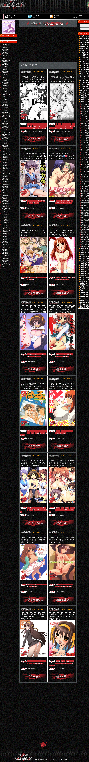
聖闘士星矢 (84, 236)
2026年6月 (4, 47)
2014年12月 (4, 265)
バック (66, 126)
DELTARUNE (84, 40)
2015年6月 (4, 255)
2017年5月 (4, 219)
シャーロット (84, 125)
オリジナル (83, 57)
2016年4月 (4, 239)
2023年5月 (4, 105)
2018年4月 (4, 202)
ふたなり (68, 200)
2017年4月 (4, 220)
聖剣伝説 (83, 231)
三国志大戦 (84, 186)
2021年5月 (4, 143)
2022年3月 (4, 128)
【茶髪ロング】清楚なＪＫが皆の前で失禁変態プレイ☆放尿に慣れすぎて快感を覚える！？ (33, 540)
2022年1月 (4, 131)
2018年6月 (4, 198)
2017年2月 (4, 224)
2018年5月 (4, 200)
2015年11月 (4, 247)
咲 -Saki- (83, 203)
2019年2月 (4, 186)
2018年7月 (4, 197)
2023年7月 (4, 102)
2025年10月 (4, 60)
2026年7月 (4, 46)
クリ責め (35, 126)
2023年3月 (4, 109)
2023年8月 (4, 101)
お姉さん (30, 277)
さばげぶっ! (84, 115)
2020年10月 (4, 154)
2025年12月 (4, 57)
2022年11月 (4, 115)
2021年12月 (4, 132)
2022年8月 (4, 120)
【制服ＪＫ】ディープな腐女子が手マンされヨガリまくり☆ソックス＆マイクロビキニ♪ (61, 540)
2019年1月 (4, 187)
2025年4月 (4, 69)
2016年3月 (4, 241)
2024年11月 (4, 77)
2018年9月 (4, 194)
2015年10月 (4, 249)
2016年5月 (4, 238)
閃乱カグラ (84, 241)
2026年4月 (4, 50)
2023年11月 (4, 96)
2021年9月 (4, 137)
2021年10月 (4, 135)
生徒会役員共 (84, 220)
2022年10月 (4, 116)
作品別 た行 (83, 256)
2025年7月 (4, 65)
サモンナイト (84, 120)
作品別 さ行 (30, 131)
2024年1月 (4, 93)
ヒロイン (30, 200)
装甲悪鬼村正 (84, 237)
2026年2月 (4, 54)
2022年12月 (4, 113)
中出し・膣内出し (54, 128)
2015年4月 (4, 258)
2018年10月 (4, 192)
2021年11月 (4, 134)
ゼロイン (83, 169)
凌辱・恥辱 (34, 354)
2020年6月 (4, 161)
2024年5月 (4, 87)
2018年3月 (4, 203)
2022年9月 (4, 118)
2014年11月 (4, 266)
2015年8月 (4, 252)
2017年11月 (4, 209)
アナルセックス (37, 124)
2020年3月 (4, 165)
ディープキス (27, 128)
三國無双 (83, 188)
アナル (31, 124)
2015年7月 (4, 253)
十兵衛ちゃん (84, 198)
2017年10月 (4, 211)
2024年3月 (4, 90)
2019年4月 (4, 183)
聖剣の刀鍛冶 (84, 229)
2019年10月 (4, 173)
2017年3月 (4, 222)
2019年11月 (4, 172)
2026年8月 (4, 44)
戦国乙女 (83, 209)
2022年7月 (4, 121)
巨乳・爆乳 (59, 202)
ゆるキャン (83, 86)
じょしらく (84, 133)
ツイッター (36, 16)
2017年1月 (4, 225)
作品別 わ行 (83, 279)
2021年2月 (4, 148)
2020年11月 (4, 153)
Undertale (83, 44)
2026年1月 (4, 55)
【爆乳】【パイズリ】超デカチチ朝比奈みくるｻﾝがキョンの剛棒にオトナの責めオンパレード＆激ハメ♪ (61, 386)
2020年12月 (4, 151)
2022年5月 (4, 124)
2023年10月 (4, 98)
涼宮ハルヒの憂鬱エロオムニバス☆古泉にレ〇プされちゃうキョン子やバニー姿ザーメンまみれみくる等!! (33, 386)
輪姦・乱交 (68, 202)
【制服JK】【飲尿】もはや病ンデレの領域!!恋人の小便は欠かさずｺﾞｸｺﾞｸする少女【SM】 (62, 616)
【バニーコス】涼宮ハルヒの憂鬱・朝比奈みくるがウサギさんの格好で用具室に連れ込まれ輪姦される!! (61, 232)
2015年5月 (4, 257)
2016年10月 (4, 230)
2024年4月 (4, 88)
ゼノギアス (84, 161)
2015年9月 (4, 250)
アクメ (59, 124)
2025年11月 (4, 58)
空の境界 (83, 224)
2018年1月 (4, 206)
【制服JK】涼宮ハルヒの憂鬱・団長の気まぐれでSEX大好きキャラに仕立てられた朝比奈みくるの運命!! (61, 309)
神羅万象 (83, 222)
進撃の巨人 (84, 239)
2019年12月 (4, 170)
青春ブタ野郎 (84, 244)
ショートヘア (41, 126)
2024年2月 (4, 91)
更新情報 (56, 16)
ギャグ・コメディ (32, 431)
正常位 (69, 128)
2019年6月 (4, 179)
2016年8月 (4, 233)
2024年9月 (4, 80)
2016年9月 (4, 231)
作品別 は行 (83, 265)
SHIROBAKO (84, 104)
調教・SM (52, 665)
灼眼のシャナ (84, 300)
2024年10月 (4, 79)
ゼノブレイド (84, 164)
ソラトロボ (84, 181)
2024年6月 (4, 85)
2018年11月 (4, 191)
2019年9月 (4, 175)
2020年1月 (4, 168)
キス (31, 126)
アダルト (83, 51)
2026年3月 (4, 52)
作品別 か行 (83, 99)
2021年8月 (4, 139)
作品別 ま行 (83, 269)
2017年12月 (4, 208)
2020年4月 (4, 164)
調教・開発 (83, 307)
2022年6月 (4, 123)
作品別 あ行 (83, 93)
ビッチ (62, 507)
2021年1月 (4, 150)
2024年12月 (4, 76)
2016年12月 (4, 227)
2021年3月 (4, 146)
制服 (61, 128)
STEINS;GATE (85, 108)
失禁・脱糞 (34, 584)
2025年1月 (4, 74)
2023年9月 (4, 99)
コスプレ (35, 277)
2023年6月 (4, 104)
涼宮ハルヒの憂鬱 (37, 131)
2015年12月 (4, 246)
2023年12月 (4, 94)
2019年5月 (4, 181)
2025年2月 (4, 72)
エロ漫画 (83, 55)
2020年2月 (4, 167)
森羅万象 (83, 217)
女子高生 (64, 128)
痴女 (64, 202)
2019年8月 (4, 176)
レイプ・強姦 (64, 277)
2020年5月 (4, 162)
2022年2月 (4, 129)
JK (28, 124)
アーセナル (83, 46)
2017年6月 (4, 217)
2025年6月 (4, 66)
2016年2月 (4, 242)
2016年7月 (4, 235)
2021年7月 (4, 140)
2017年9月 (4, 213)
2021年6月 (4, 142)
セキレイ (83, 159)
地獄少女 (83, 284)
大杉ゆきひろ (84, 286)
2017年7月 (4, 216)
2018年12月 (4, 189)
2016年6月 (4, 236)
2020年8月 (4, 157)
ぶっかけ (33, 128)
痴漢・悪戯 (34, 586)
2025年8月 (4, 63)
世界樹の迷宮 (84, 191)
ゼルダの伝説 (84, 168)
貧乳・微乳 (36, 202)
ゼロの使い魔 (84, 171)
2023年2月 (4, 110)
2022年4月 (4, 126)
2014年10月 (4, 268)
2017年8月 (4, 214)
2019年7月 (4, 178)
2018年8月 (4, 195)
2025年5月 (4, 68)
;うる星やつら (84, 36)
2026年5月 (4, 49)
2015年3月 (4, 260)
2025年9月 (4, 61)
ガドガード (83, 65)
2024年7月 (4, 83)
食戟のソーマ (84, 246)
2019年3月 (4, 184)
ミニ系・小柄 (60, 663)
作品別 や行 (83, 271)
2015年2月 (4, 261)
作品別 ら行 (83, 273)
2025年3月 (4, 71)
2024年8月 (4, 82)
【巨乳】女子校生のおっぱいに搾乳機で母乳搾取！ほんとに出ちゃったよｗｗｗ (33, 232)
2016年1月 (4, 244)
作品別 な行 (83, 263)
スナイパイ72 (84, 151)
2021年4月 (4, 145)
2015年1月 (4, 263)
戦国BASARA (84, 205)
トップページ (12, 16)
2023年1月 (4, 112)
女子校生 (31, 202)
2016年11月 (4, 228)
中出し (37, 128)
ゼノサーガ (84, 162)
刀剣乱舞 (83, 282)
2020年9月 (4, 156)
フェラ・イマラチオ (37, 200)
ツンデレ (30, 661)
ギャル (38, 431)
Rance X (83, 103)
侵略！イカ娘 (84, 195)
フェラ (70, 126)
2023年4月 (4, 107)
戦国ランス (84, 207)
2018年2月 (4, 205)
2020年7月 (4, 159)
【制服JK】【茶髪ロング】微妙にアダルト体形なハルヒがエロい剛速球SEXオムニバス (33, 616)
